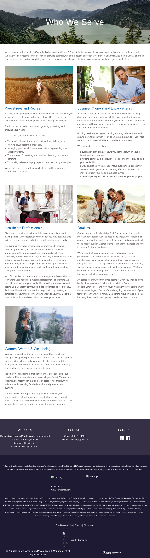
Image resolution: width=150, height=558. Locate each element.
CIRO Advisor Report (60, 489)
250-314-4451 (78, 436)
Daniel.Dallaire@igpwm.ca (75, 439)
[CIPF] (92, 479)
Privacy (78, 525)
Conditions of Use (64, 525)
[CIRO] (66, 479)
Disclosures (88, 525)
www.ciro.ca (56, 486)
